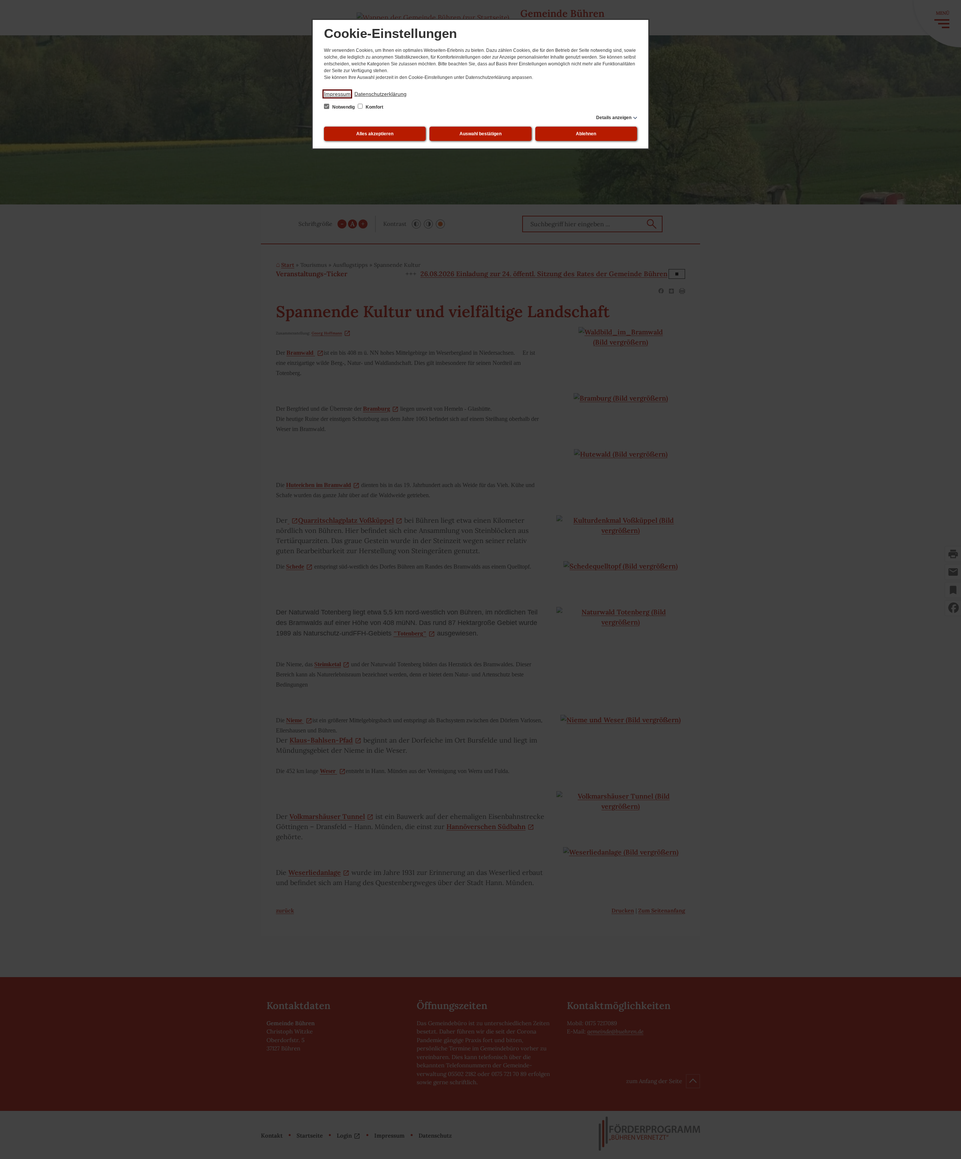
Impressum (337, 94)
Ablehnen (586, 133)
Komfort (374, 107)
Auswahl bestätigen (480, 133)
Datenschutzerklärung (380, 94)
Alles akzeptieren (374, 133)
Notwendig (343, 107)
